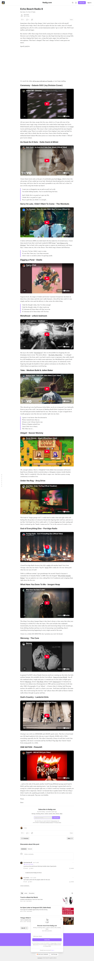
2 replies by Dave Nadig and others (33, 872)
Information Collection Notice (54, 944)
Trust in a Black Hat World (29, 897)
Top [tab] (22, 893)
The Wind (40, 682)
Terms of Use (36, 944)
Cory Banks (26, 877)
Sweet (46, 568)
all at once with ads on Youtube (42, 81)
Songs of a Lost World (60, 677)
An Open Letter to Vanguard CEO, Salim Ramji (35, 907)
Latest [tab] (25, 893)
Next (69, 838)
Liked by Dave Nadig (29, 864)
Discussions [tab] (31, 893)
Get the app (54, 954)
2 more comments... (25, 885)
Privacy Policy (54, 943)
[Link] (18, 85)
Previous (26, 838)
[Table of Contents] (2, 480)
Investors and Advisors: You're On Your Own (31, 899)
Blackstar (28, 682)
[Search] (72, 2)
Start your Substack (43, 954)
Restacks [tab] (30, 849)
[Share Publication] (75, 2)
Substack (40, 958)
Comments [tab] (23, 849)
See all (23, 928)
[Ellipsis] (73, 862)
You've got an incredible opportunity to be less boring (33, 909)
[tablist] (26, 848)
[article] (47, 900)
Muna (59, 179)
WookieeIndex (27, 862)
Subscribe (82, 2)
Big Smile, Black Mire (55, 355)
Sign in (89, 2)
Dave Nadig (26, 14)
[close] (61, 919)
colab (48, 565)
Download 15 (38, 353)
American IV (57, 682)
